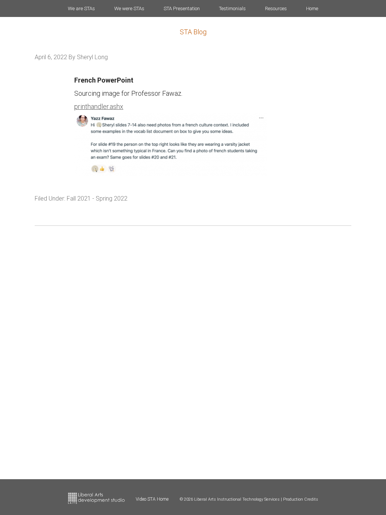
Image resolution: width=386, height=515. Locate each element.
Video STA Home (152, 499)
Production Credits (300, 499)
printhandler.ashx (98, 106)
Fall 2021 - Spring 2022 (97, 198)
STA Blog (193, 32)
